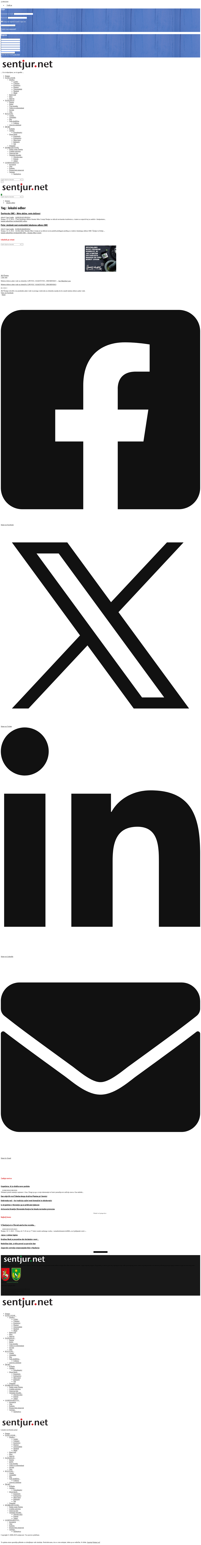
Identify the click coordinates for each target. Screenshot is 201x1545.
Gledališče (12, 117)
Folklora (16, 123)
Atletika (11, 130)
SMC (21, 221)
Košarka (12, 129)
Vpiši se (9, 5)
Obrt (10, 166)
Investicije (12, 164)
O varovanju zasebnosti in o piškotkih (17, 1289)
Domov (7, 76)
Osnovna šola (13, 153)
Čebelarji (16, 83)
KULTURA (9, 114)
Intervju (11, 98)
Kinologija (16, 136)
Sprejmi (89, 1542)
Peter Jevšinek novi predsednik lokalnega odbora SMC (24, 225)
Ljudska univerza (15, 151)
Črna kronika (13, 106)
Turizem (12, 172)
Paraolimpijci (17, 132)
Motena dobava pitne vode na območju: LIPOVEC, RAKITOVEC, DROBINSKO (28, 284)
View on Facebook (7, 293)
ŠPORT (7, 127)
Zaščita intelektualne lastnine (14, 1291)
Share (4, 295)
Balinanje (16, 142)
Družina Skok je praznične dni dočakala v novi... (20, 1239)
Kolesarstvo (17, 138)
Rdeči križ (12, 95)
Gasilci (15, 82)
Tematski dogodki (15, 155)
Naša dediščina (14, 121)
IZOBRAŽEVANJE (12, 147)
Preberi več (96, 1542)
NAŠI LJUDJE (10, 78)
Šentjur (11, 102)
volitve (25, 221)
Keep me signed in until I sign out (14, 22)
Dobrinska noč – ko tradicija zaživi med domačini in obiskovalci (26, 1201)
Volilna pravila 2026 (11, 1295)
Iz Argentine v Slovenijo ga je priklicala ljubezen (20, 1205)
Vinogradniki (17, 89)
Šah (14, 144)
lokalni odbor (5, 221)
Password (4, 18)
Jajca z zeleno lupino (9, 1235)
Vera (10, 112)
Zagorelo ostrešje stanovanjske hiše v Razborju (20, 1248)
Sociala (11, 110)
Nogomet (12, 146)
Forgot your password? (8, 29)
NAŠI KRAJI (9, 100)
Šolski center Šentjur (16, 149)
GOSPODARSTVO (12, 163)
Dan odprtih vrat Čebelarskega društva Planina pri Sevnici (24, 1196)
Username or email (7, 14)
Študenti (16, 91)
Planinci (16, 87)
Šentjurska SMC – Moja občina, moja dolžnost (20, 213)
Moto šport (17, 140)
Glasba (11, 115)
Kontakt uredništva (11, 1293)
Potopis (15, 159)
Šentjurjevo (17, 174)
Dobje (11, 104)
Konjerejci (16, 85)
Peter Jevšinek (14, 221)
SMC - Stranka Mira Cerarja (32, 233)
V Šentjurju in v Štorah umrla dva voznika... (18, 1225)
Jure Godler (10, 217)
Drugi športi (13, 134)
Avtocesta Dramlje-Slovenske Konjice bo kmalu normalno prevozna (28, 1209)
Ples (10, 119)
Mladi (15, 93)
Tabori (15, 161)
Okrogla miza (17, 157)
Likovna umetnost (15, 125)
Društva (11, 80)
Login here (16, 54)
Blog (10, 97)
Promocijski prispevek (16, 170)
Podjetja (12, 168)
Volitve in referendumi (16, 108)
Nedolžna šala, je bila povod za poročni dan (18, 1244)
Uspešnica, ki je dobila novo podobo (15, 1186)
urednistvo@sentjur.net (12, 1282)
